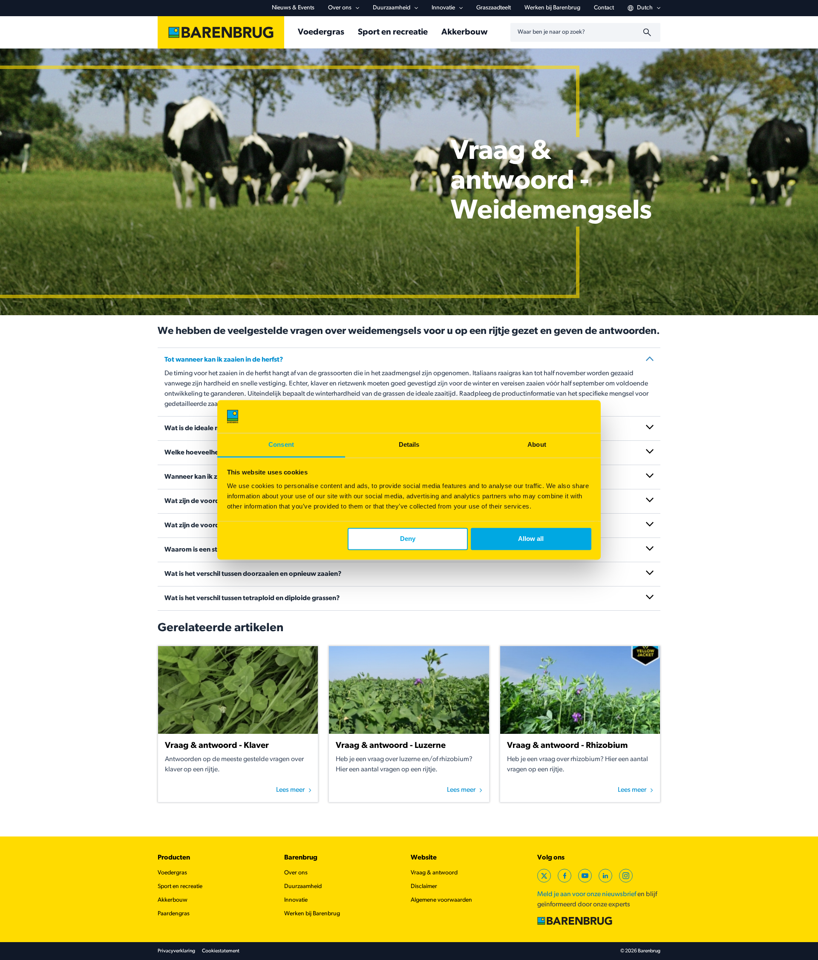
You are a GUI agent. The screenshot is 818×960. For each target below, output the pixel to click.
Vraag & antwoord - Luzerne (391, 746)
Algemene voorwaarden (441, 900)
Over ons (339, 8)
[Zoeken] (648, 32)
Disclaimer (424, 886)
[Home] (221, 32)
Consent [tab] (281, 444)
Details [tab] (409, 444)
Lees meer (290, 790)
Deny (407, 539)
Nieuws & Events (293, 8)
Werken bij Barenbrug (552, 8)
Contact (604, 8)
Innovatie (443, 8)
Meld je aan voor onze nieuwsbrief (586, 894)
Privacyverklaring (176, 951)
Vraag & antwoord (434, 873)
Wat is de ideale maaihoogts (208, 428)
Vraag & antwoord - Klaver (217, 746)
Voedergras (321, 32)
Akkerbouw (464, 32)
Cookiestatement (220, 951)
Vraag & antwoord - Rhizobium (567, 746)
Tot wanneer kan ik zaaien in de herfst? (223, 359)
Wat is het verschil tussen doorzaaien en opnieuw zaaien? (253, 574)
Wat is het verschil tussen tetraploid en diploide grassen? (252, 598)
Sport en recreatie (393, 32)
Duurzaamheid (391, 8)
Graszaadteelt (493, 8)
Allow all (531, 539)
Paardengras (174, 914)
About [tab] (536, 444)
